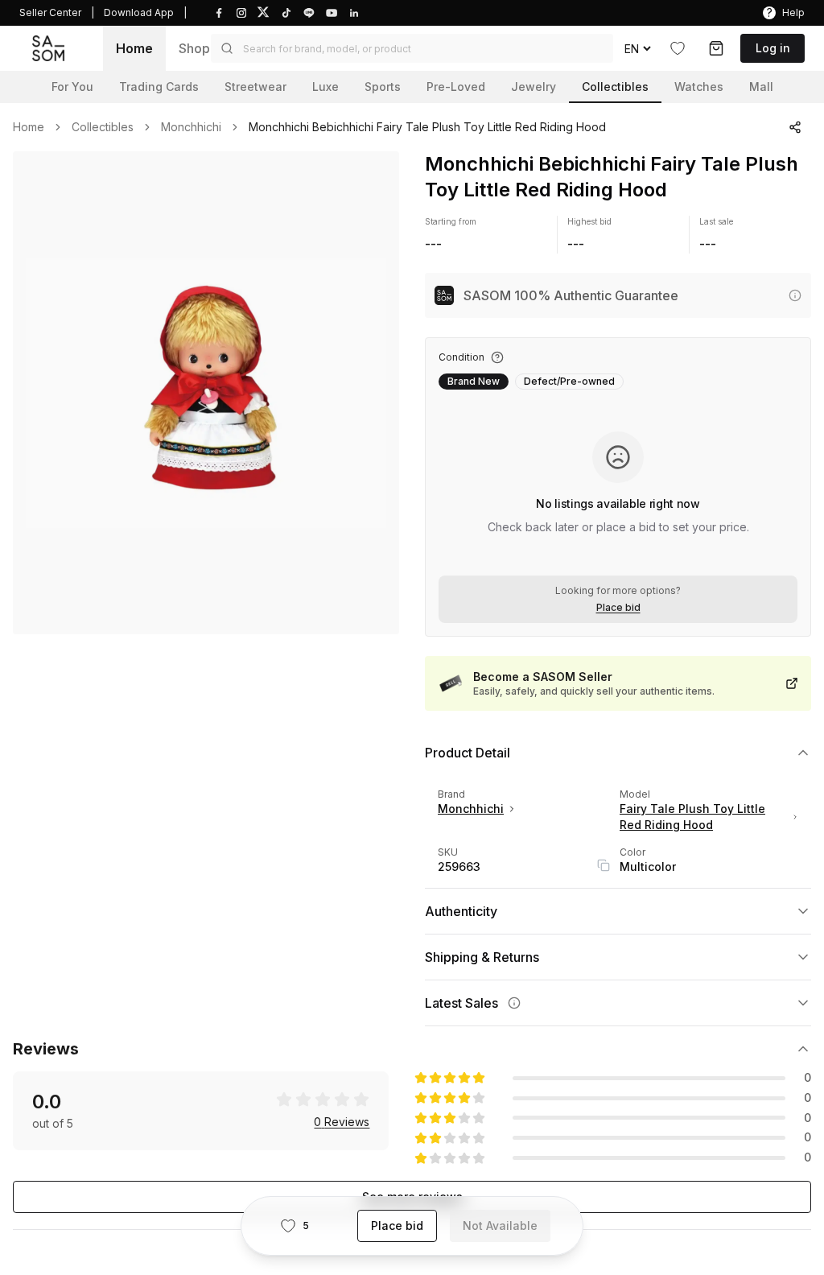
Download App (139, 12)
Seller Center (50, 12)
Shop (194, 48)
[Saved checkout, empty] (716, 48)
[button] (412, 48)
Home (134, 48)
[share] (795, 127)
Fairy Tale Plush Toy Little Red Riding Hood (692, 816)
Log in (773, 48)
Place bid (618, 607)
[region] (206, 392)
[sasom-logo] (48, 48)
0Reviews (341, 1122)
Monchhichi (191, 127)
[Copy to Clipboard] (603, 865)
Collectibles (103, 127)
